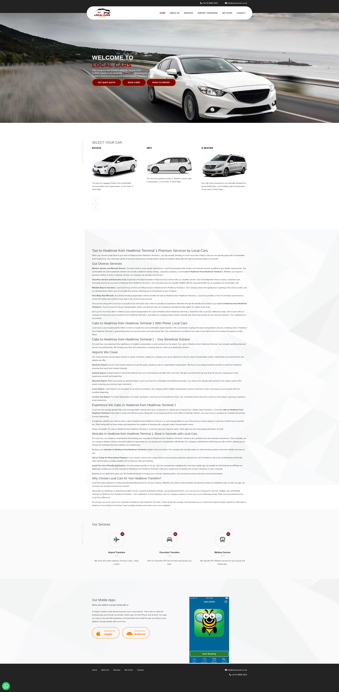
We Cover (227, 13)
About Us (174, 13)
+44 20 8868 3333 (210, 3)
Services (188, 13)
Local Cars (112, 255)
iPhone (236, 465)
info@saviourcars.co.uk (237, 3)
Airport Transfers (208, 13)
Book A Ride (134, 82)
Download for (109, 633)
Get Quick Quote (106, 82)
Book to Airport (161, 82)
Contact (241, 13)
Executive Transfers (170, 552)
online (149, 449)
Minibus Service (223, 552)
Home (162, 13)
